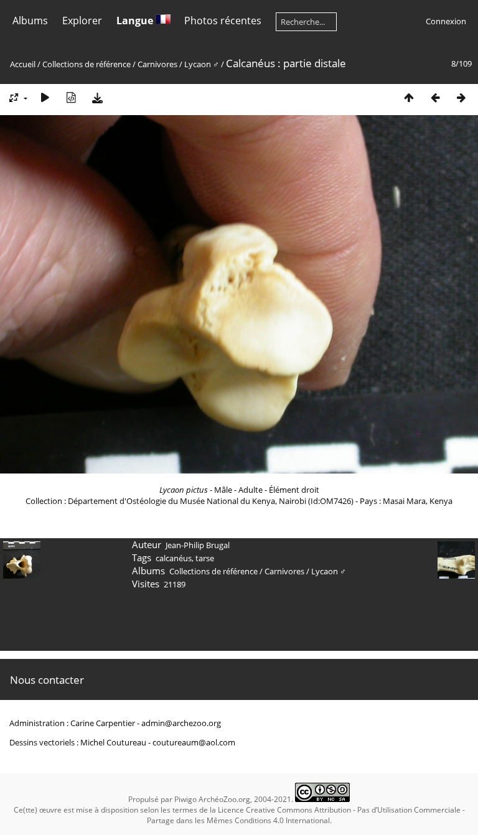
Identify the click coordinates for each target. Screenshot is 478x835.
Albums (30, 20)
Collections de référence (86, 64)
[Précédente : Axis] (435, 97)
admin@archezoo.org (181, 723)
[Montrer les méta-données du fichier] (71, 97)
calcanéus (174, 558)
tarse (204, 558)
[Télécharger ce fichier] (97, 97)
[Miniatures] (409, 97)
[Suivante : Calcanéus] (461, 97)
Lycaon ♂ (201, 64)
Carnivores (157, 64)
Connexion (446, 21)
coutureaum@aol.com (193, 742)
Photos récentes (222, 20)
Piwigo (185, 799)
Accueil (22, 64)
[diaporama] (45, 97)
